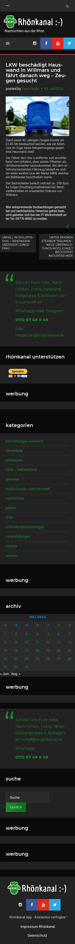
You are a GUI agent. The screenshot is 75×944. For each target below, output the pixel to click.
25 (37, 659)
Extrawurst (14, 460)
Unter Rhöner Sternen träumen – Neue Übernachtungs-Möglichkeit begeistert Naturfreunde (57, 246)
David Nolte (30, 89)
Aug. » (15, 674)
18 (37, 650)
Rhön (9, 517)
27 (59, 659)
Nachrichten (15, 498)
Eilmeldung (14, 451)
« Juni (4, 674)
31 (26, 667)
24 (26, 659)
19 (48, 650)
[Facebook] (46, 43)
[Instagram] (34, 43)
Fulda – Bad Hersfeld (21, 470)
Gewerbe (12, 479)
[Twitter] (69, 43)
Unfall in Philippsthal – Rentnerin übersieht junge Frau (17, 243)
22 (5, 659)
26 (48, 659)
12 (48, 642)
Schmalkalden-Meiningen (25, 527)
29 (5, 667)
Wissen (11, 556)
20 (59, 650)
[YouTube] (57, 43)
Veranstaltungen (18, 536)
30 (16, 667)
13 (59, 642)
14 (69, 642)
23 (16, 659)
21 (69, 650)
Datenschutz (37, 935)
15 (5, 650)
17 (26, 650)
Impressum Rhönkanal (37, 927)
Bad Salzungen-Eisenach (24, 441)
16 (16, 650)
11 (37, 642)
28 (69, 659)
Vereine (11, 546)
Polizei (11, 508)
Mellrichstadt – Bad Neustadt (28, 489)
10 (26, 642)
